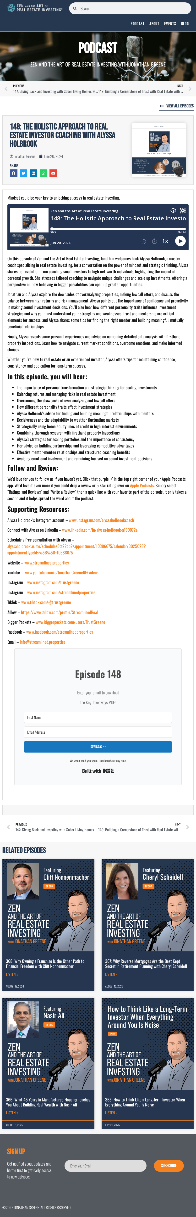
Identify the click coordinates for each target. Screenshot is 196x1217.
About (154, 24)
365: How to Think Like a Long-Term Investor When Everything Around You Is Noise (145, 1102)
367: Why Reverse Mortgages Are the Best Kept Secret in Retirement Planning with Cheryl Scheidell (146, 963)
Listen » (12, 974)
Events (170, 24)
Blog (185, 24)
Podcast (138, 24)
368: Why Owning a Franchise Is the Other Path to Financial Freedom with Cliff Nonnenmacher (45, 963)
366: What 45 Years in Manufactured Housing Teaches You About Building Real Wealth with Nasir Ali (48, 1102)
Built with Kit (98, 771)
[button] (13, 173)
